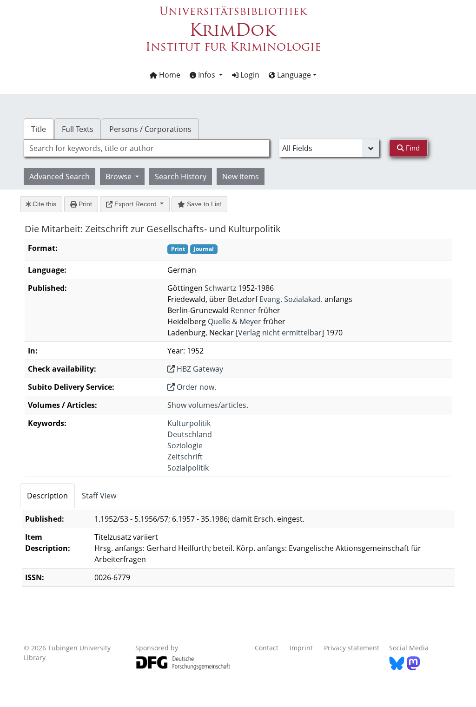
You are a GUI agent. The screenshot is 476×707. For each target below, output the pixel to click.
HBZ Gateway (199, 369)
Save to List (203, 204)
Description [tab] (47, 496)
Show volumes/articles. (207, 405)
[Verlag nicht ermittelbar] (280, 332)
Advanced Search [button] (59, 176)
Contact (266, 647)
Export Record (135, 204)
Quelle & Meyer (234, 321)
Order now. (195, 387)
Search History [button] (180, 176)
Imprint (301, 647)
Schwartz (220, 288)
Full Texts (77, 129)
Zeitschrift (185, 457)
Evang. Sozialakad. (291, 299)
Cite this (43, 204)
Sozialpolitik (188, 468)
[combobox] (147, 148)
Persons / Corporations (150, 129)
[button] (206, 75)
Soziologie (185, 445)
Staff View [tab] (99, 496)
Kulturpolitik (189, 423)
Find (412, 147)
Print (84, 204)
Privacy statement (351, 647)
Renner (243, 310)
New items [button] (240, 176)
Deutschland (189, 434)
